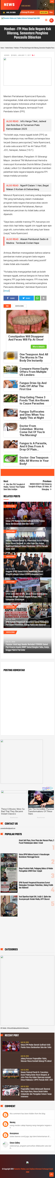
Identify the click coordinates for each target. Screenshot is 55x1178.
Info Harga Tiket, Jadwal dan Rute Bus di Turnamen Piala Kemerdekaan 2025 (26, 125)
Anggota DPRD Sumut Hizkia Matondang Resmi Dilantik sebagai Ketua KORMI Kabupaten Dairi (24, 573)
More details (39, 347)
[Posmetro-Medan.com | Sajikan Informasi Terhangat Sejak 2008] (27, 1163)
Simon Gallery (15, 1143)
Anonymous (14, 1133)
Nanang (12, 1122)
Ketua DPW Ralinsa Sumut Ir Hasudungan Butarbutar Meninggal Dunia (34, 856)
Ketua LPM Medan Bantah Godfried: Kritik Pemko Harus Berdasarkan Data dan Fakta (25, 522)
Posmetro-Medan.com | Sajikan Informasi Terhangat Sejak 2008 (33, 1170)
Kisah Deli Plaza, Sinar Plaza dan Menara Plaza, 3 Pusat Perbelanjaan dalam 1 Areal (36, 842)
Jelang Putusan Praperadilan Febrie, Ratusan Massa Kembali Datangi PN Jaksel (36, 1060)
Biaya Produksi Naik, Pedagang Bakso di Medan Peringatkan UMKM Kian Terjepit (36, 870)
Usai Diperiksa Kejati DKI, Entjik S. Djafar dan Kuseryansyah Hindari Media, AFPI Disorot (35, 898)
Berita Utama (19, 306)
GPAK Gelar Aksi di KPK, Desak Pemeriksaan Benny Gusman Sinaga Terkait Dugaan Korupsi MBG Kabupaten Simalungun (27, 597)
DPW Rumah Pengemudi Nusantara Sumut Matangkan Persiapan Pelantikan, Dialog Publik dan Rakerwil (27, 623)
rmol (6, 290)
